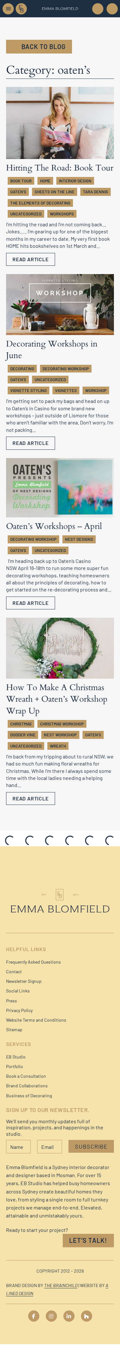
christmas (21, 723)
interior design (75, 180)
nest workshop (60, 734)
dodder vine (23, 734)
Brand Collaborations (27, 1085)
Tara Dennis (95, 191)
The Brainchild (60, 1285)
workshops (62, 213)
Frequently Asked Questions (33, 962)
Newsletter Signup (24, 981)
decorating (22, 368)
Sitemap (14, 1029)
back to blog (43, 46)
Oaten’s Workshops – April (54, 526)
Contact (14, 971)
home (45, 180)
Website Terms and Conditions (36, 1020)
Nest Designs (79, 539)
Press (11, 1000)
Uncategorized (26, 213)
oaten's (18, 191)
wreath (58, 746)
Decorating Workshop (66, 368)
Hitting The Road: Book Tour (59, 167)
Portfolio (14, 1066)
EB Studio (16, 1056)
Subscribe (91, 1146)
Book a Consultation (26, 1076)
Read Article (30, 259)
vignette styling (28, 390)
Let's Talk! (88, 1240)
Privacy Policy (19, 1010)
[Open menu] (8, 8)
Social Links (18, 990)
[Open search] (112, 8)
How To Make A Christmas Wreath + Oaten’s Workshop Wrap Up (57, 699)
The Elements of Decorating (40, 202)
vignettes (66, 390)
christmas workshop (62, 723)
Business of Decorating (29, 1095)
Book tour (21, 180)
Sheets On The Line (55, 191)
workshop (96, 390)
